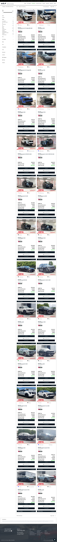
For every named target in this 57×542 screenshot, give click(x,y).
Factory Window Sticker (26, 44)
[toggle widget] (54, 539)
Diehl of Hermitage (20, 49)
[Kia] (3, 3)
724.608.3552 (33, 49)
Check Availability (26, 46)
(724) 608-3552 (21, 530)
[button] (35, 16)
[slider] (2, 12)
